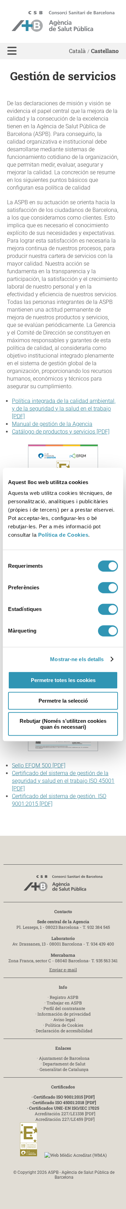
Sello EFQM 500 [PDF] (38, 765)
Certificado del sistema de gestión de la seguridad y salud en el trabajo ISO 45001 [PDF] (63, 781)
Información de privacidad (64, 1014)
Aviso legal (64, 1019)
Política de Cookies (63, 535)
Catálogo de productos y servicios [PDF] (61, 431)
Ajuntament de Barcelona (64, 1058)
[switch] (108, 587)
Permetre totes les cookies (63, 680)
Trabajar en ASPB (64, 1002)
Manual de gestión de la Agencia (52, 424)
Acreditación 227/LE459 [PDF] (64, 1119)
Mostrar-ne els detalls (77, 659)
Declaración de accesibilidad (64, 1030)
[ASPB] (63, 885)
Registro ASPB (64, 997)
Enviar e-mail (63, 969)
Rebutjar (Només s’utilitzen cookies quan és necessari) (63, 724)
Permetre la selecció (63, 701)
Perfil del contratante (64, 1008)
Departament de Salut (64, 1063)
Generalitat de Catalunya (64, 1069)
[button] (11, 51)
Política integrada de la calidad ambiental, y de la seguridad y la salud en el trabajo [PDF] (63, 409)
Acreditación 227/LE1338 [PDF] (65, 1113)
